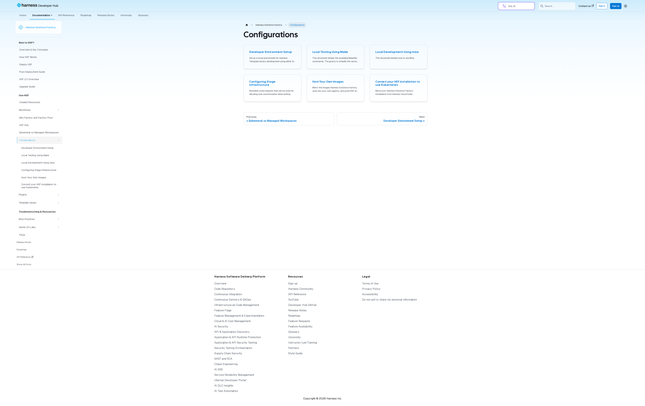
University (126, 15)
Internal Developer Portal (230, 380)
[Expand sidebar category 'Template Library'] (58, 202)
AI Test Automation (226, 391)
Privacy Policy (371, 289)
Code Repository (224, 289)
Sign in (602, 6)
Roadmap (85, 15)
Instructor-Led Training (302, 342)
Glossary (143, 15)
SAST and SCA (223, 358)
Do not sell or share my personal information (389, 299)
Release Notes (105, 15)
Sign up (615, 6)
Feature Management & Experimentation (239, 316)
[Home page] (247, 25)
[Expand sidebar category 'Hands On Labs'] (58, 227)
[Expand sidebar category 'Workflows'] (58, 110)
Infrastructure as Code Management (236, 305)
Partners (293, 348)
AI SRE (218, 369)
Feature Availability (300, 326)
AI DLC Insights (223, 385)
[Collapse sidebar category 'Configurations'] (58, 140)
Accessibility (370, 294)
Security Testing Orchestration (233, 348)
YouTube (293, 299)
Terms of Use (370, 283)
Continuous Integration (228, 294)
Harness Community (300, 289)
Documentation (42, 15)
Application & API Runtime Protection (237, 337)
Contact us (584, 6)
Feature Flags (222, 310)
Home (22, 15)
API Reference (66, 15)
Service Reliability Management (234, 375)
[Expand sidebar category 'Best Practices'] (58, 219)
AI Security (221, 326)
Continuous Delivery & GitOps (232, 299)
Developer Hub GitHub (302, 305)
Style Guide (295, 353)
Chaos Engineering (226, 364)
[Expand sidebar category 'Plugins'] (58, 194)
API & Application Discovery (232, 332)
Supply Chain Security (228, 353)
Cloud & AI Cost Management (232, 321)
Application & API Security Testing (235, 342)
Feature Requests (299, 321)
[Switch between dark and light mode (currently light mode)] (625, 6)
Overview (220, 283)
